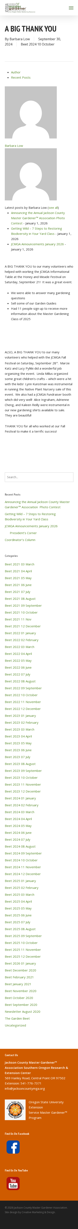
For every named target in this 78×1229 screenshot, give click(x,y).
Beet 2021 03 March (19, 564)
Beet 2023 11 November (23, 784)
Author (16, 72)
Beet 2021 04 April (18, 571)
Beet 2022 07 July (17, 674)
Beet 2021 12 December (23, 626)
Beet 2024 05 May (18, 826)
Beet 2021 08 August (20, 598)
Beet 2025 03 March (19, 894)
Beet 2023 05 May (18, 743)
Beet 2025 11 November (23, 949)
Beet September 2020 (21, 1005)
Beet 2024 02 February (21, 805)
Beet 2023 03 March (19, 729)
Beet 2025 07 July (17, 922)
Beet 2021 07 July (17, 592)
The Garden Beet (17, 1018)
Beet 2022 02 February (21, 640)
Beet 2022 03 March (19, 647)
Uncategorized (15, 1025)
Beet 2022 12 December (23, 709)
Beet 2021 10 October (21, 612)
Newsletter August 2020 (22, 1011)
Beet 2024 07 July (17, 839)
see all (53, 207)
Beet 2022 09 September (23, 688)
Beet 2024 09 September (23, 853)
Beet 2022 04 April (18, 654)
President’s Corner (21, 533)
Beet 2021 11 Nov (18, 619)
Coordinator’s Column (20, 540)
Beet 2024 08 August (20, 846)
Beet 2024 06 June (18, 832)
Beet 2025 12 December (23, 956)
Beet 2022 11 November (23, 702)
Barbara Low (20, 39)
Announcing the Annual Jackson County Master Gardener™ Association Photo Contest (38, 218)
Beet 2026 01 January (20, 963)
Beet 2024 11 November (23, 867)
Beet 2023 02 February (21, 722)
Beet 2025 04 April (18, 901)
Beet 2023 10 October (21, 777)
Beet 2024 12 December (23, 874)
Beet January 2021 (18, 984)
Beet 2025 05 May (18, 908)
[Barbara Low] (31, 140)
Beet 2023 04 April (18, 736)
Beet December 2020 (20, 970)
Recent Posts (21, 77)
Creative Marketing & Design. (39, 1212)
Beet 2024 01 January (20, 798)
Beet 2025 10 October (21, 943)
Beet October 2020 (19, 998)
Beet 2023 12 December (23, 791)
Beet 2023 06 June (18, 750)
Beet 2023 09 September (23, 771)
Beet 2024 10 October (37, 44)
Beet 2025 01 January (20, 881)
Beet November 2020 (20, 991)
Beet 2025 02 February (21, 888)
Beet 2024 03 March (19, 812)
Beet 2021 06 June (18, 585)
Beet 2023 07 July (17, 757)
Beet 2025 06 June (18, 915)
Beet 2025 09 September (23, 936)
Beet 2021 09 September (23, 605)
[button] (71, 8)
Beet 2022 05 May (18, 660)
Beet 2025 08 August (20, 929)
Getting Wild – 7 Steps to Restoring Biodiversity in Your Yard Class (30, 516)
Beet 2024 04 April (18, 819)
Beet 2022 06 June (18, 667)
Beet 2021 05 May (18, 578)
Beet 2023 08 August (20, 764)
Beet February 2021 (19, 977)
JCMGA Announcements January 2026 (37, 244)
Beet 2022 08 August (20, 681)
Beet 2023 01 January (20, 715)
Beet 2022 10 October (21, 695)
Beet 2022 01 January (20, 633)
